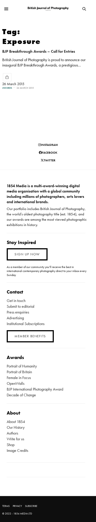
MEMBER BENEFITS (30, 336)
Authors (12, 433)
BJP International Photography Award (35, 389)
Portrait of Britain (19, 371)
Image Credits (17, 450)
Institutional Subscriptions (25, 323)
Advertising (15, 317)
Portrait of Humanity (22, 366)
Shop (11, 444)
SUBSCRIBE (31, 506)
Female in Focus (19, 377)
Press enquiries (18, 312)
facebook (49, 153)
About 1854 (16, 421)
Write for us (15, 438)
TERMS (6, 506)
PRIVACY (17, 506)
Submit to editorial (20, 306)
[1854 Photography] (48, 9)
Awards (7, 88)
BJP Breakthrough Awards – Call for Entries (38, 51)
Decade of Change (21, 394)
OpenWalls (15, 383)
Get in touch (16, 300)
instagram (49, 145)
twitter (49, 160)
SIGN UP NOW (27, 254)
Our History (16, 427)
